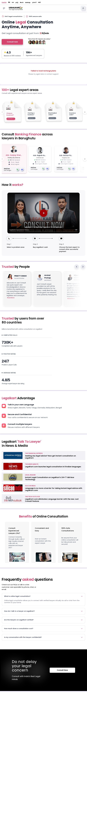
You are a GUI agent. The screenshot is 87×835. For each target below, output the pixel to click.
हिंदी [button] (9, 2)
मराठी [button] (39, 2)
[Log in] (83, 8)
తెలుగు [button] (21, 2)
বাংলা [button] (13, 2)
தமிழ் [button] (16, 2)
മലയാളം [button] (27, 2)
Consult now (12, 42)
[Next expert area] (85, 112)
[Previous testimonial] (76, 266)
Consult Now (62, 670)
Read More (10, 298)
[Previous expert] (2, 159)
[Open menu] (4, 8)
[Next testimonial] (83, 266)
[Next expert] (85, 159)
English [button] (4, 2)
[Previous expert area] (2, 112)
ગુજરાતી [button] (34, 2)
